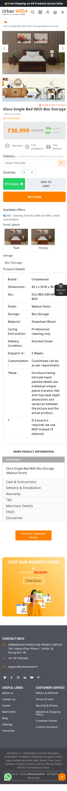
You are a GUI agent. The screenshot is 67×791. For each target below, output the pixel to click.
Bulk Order (9, 712)
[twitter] (4, 676)
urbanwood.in (35, 774)
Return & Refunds (47, 693)
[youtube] (31, 676)
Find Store (33, 581)
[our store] (38, 12)
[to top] (62, 777)
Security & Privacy (47, 705)
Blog (5, 718)
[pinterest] (38, 676)
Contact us (8, 699)
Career (6, 705)
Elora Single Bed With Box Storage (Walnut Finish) (31, 26)
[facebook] (11, 676)
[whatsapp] (7, 777)
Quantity (9, 172)
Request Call (60, 292)
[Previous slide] (4, 48)
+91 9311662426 (18, 658)
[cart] (53, 12)
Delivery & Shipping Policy (48, 713)
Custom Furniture (47, 727)
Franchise (8, 730)
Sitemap (7, 724)
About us (7, 693)
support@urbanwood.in (23, 666)
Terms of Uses (44, 699)
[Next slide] (63, 48)
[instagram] (18, 676)
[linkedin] (25, 676)
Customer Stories (46, 720)
